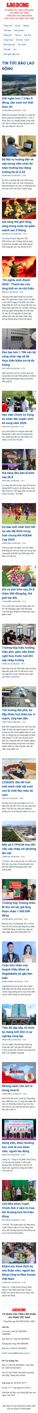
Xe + (15, 49)
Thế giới (7, 49)
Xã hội (17, 25)
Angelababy (7, 986)
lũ (15, 1109)
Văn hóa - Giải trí (23, 40)
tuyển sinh (15, 434)
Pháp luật (7, 35)
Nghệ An (5, 1287)
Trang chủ (8, 25)
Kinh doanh (19, 30)
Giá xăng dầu (7, 485)
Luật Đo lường (19, 373)
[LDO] (19, 85)
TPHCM (5, 861)
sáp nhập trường (9, 677)
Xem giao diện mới (11, 54)
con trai (30, 803)
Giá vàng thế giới (9, 238)
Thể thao (7, 30)
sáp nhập (13, 864)
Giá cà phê (6, 606)
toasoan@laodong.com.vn (19, 1353)
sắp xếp (10, 1047)
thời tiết (25, 548)
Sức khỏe (22, 44)
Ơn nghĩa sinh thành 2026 (17, 299)
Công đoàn (8, 40)
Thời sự (18, 35)
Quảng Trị (6, 1159)
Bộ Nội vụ (6, 180)
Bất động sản (9, 44)
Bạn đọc (27, 35)
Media (26, 25)
